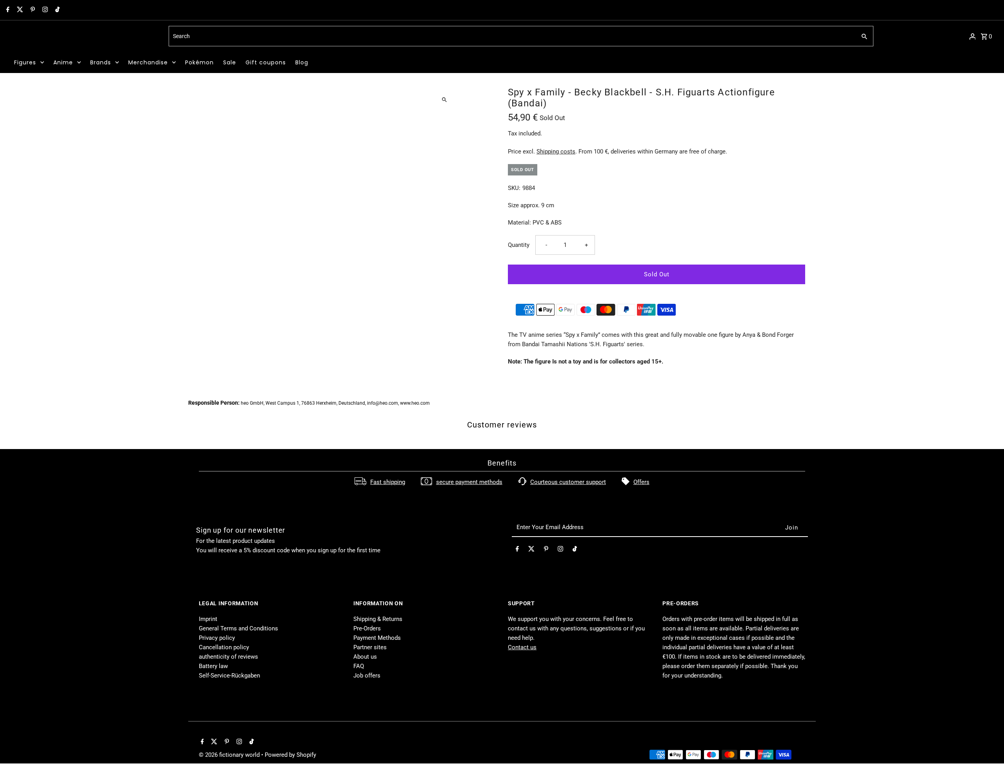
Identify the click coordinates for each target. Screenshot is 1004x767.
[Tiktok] (56, 10)
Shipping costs (556, 151)
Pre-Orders (367, 628)
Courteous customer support (568, 482)
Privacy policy (217, 637)
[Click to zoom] (444, 99)
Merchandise (148, 62)
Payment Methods (377, 637)
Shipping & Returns (377, 619)
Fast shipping (387, 482)
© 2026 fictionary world (230, 754)
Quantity (518, 244)
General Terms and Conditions (238, 628)
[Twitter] (19, 10)
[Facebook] (6, 10)
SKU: (514, 188)
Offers (641, 482)
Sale (229, 62)
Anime (63, 62)
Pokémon (199, 62)
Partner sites (370, 647)
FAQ (358, 666)
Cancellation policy (224, 647)
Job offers (366, 675)
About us (365, 656)
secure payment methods (469, 482)
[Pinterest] (32, 10)
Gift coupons (266, 62)
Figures (25, 62)
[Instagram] (44, 10)
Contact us (522, 647)
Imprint (208, 619)
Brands (100, 62)
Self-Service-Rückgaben (229, 675)
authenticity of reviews (228, 656)
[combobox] (511, 36)
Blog (301, 62)
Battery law (213, 666)
